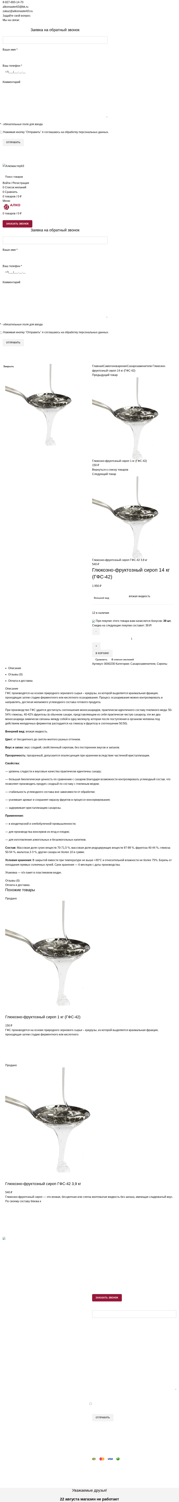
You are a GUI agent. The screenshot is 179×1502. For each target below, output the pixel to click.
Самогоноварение (104, 1246)
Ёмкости (8, 1303)
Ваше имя (10, 49)
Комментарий (11, 82)
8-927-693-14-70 (13, 2)
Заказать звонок (165, 25)
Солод (96, 1278)
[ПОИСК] (171, 177)
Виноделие (99, 1259)
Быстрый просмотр (9, 1225)
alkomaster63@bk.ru (15, 6)
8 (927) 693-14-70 (17, 1270)
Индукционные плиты (106, 1291)
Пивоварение (101, 1252)
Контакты (9, 1338)
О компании (10, 1344)
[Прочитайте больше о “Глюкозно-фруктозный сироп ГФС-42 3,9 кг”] (9, 1216)
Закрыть (8, 366)
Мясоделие (99, 1265)
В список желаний (9, 1208)
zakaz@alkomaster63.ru (18, 11)
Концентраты (100, 1285)
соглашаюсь (52, 132)
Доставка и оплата (15, 1331)
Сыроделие (99, 1272)
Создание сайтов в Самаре (20, 1485)
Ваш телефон (12, 65)
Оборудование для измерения (22, 1309)
